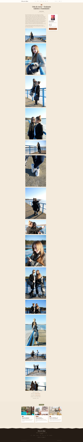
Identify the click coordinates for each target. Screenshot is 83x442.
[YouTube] (59, 1)
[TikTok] (56, 1)
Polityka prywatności (59, 440)
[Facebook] (58, 1)
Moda (40, 435)
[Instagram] (55, 1)
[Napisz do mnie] (61, 1)
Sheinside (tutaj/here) (37, 393)
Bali (31, 435)
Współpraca (50, 435)
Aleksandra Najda (24, 1)
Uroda (43, 435)
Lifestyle (37, 435)
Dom (45, 435)
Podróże (34, 435)
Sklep (47, 435)
